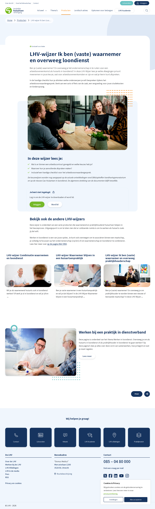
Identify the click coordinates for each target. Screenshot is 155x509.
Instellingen (113, 499)
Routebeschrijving (64, 473)
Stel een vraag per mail (113, 468)
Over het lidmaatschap (23, 3)
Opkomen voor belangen (102, 10)
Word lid (54, 204)
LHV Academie (124, 10)
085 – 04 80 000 (116, 461)
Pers (7, 474)
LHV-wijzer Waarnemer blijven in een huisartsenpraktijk (75, 256)
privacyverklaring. (111, 493)
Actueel (40, 10)
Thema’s (54, 10)
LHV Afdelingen (11, 467)
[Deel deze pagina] (147, 394)
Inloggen (143, 3)
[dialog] (125, 492)
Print (137, 394)
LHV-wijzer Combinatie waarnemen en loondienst (27, 256)
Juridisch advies (81, 10)
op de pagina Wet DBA (57, 244)
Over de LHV (9, 3)
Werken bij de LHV (13, 464)
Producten (65, 10)
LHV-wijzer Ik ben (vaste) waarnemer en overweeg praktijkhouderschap (120, 258)
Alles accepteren (136, 499)
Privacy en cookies (13, 483)
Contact (36, 3)
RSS (7, 477)
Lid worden (126, 3)
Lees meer (87, 356)
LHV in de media (12, 471)
